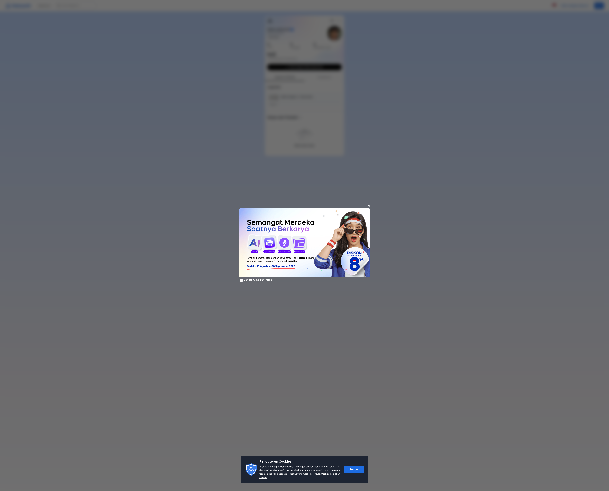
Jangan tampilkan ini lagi (258, 280)
